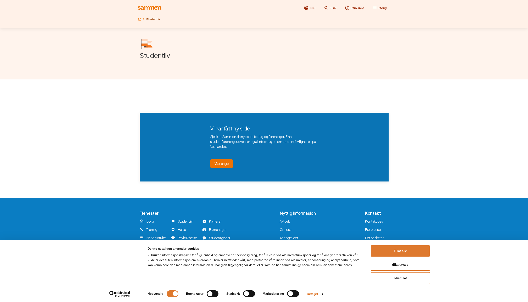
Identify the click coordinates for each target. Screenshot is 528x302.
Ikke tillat (400, 278)
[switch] (212, 293)
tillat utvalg (400, 264)
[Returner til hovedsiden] (149, 8)
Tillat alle (400, 251)
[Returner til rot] (139, 19)
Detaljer (312, 294)
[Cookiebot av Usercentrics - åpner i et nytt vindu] (120, 294)
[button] (330, 8)
